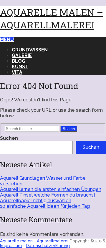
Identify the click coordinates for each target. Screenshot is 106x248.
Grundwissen (30, 50)
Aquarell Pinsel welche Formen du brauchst (47, 195)
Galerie (22, 55)
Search (69, 129)
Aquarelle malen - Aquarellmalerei (34, 241)
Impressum (11, 245)
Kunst (20, 66)
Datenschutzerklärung (48, 245)
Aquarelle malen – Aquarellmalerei (51, 18)
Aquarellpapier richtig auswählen (35, 200)
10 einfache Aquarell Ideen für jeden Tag (45, 206)
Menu (7, 39)
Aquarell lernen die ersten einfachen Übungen (50, 189)
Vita (17, 72)
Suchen (9, 138)
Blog (18, 61)
